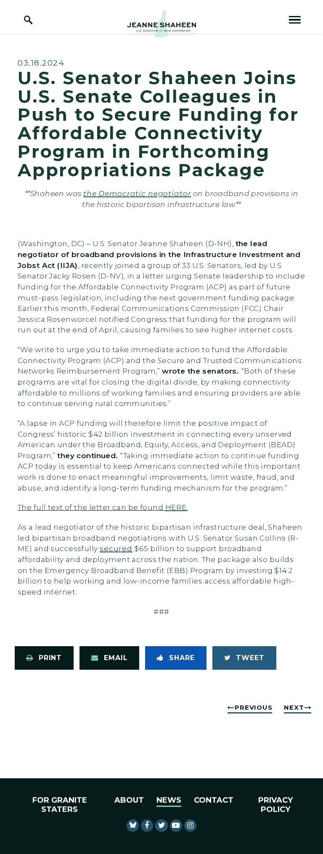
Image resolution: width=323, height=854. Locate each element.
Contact (213, 800)
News (168, 800)
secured (116, 548)
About (129, 800)
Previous (253, 707)
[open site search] (28, 20)
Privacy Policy (275, 805)
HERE (176, 507)
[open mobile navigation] (294, 19)
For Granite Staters (59, 805)
